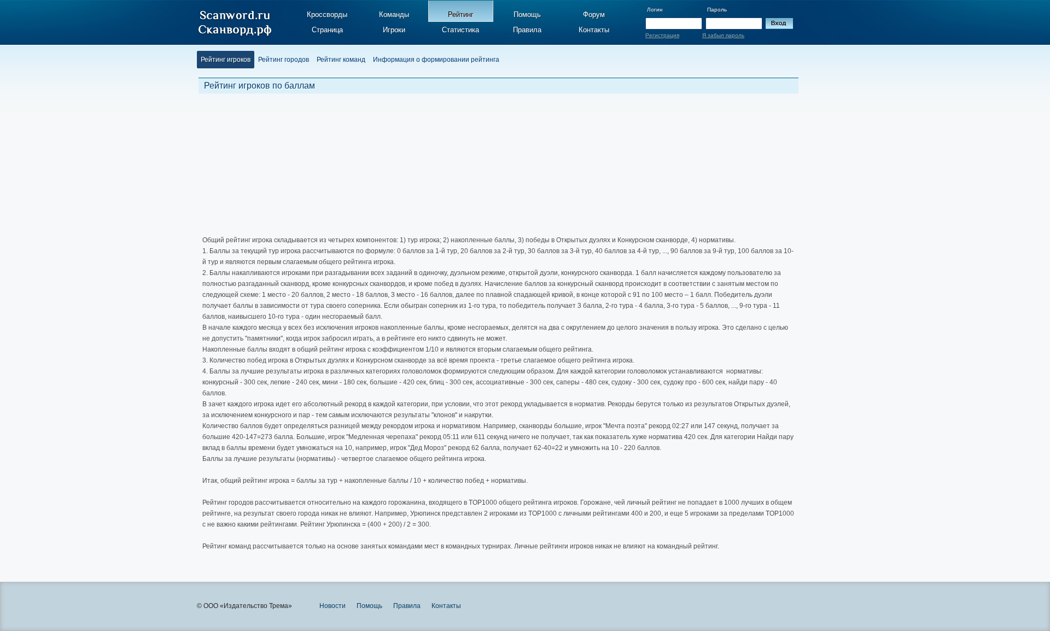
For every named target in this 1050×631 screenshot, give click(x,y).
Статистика (460, 30)
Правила (527, 30)
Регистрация (662, 35)
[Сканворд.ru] (235, 23)
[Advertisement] (462, 163)
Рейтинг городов (283, 59)
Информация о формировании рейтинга (436, 59)
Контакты (594, 30)
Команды (394, 14)
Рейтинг (461, 14)
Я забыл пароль (723, 35)
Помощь (527, 14)
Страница (327, 30)
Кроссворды (327, 14)
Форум (594, 14)
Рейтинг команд (341, 59)
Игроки (394, 30)
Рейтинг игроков (225, 59)
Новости (332, 606)
